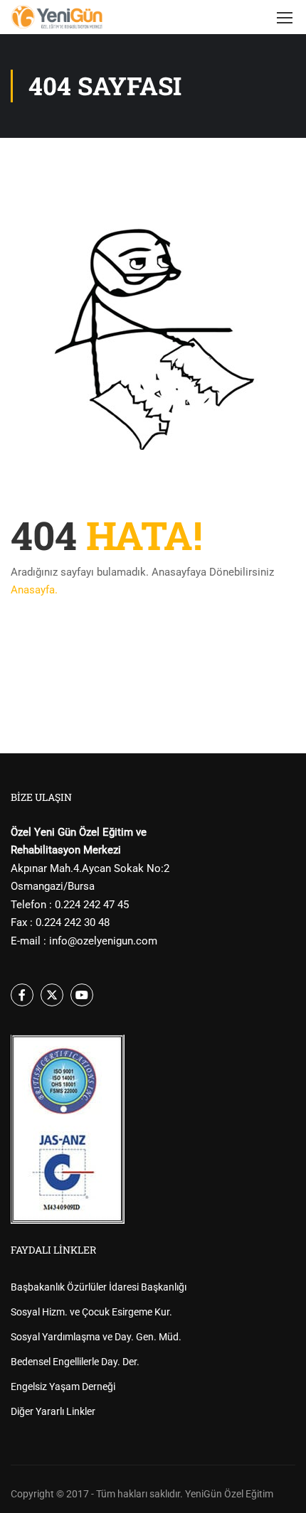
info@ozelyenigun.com (103, 941)
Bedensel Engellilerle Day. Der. (75, 1361)
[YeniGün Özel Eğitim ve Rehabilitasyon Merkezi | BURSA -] (57, 17)
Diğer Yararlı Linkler (53, 1411)
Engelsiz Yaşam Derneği (63, 1386)
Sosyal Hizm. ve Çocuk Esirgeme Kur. (91, 1312)
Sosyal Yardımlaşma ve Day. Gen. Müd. (96, 1336)
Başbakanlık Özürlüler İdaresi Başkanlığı (98, 1287)
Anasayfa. (34, 589)
